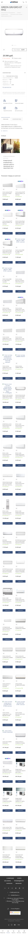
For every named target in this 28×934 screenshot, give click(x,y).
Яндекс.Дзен (19, 888)
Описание (5, 119)
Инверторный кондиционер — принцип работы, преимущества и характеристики (8, 164)
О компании (10, 878)
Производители (19, 880)
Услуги (19, 878)
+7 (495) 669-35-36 (14, 892)
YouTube (12, 888)
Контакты (9, 883)
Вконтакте (4, 888)
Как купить (7, 880)
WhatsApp (15, 888)
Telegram (8, 888)
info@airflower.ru (15, 895)
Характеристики (17, 119)
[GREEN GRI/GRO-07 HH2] (14, 33)
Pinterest (23, 888)
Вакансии (19, 883)
